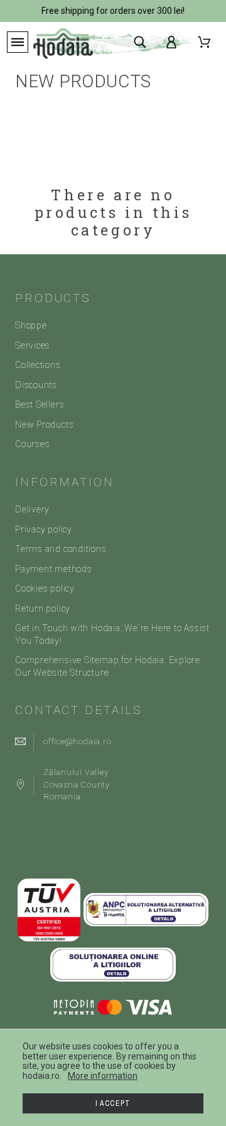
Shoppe (31, 325)
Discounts (36, 385)
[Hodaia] (63, 43)
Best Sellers (39, 404)
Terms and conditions (61, 549)
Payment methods (53, 569)
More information (102, 1076)
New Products (44, 425)
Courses (32, 444)
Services (32, 345)
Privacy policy (43, 529)
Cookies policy (45, 588)
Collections (38, 365)
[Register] (173, 42)
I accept (113, 1103)
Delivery (32, 509)
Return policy (42, 609)
